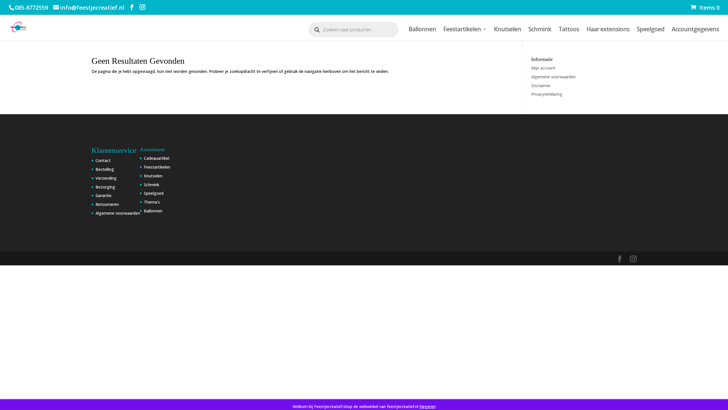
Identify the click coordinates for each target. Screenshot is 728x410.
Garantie (103, 195)
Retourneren (107, 204)
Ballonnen (422, 30)
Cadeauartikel (156, 158)
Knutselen (507, 30)
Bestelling (105, 169)
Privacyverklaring (546, 94)
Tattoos (569, 30)
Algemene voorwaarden (553, 76)
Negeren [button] (427, 406)
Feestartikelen (462, 30)
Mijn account (543, 68)
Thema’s (152, 202)
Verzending (106, 178)
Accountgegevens (695, 30)
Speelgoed (650, 30)
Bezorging (105, 187)
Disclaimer (541, 85)
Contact (103, 160)
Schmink (539, 30)
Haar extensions (607, 30)
